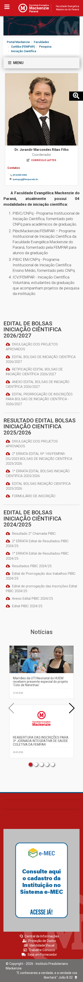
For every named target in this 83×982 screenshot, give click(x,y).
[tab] (41, 62)
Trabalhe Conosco (42, 950)
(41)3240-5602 (20, 175)
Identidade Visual (42, 945)
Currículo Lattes (43, 160)
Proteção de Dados (42, 941)
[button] (71, 708)
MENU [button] (17, 63)
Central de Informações (42, 936)
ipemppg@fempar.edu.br (25, 179)
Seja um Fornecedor (42, 954)
